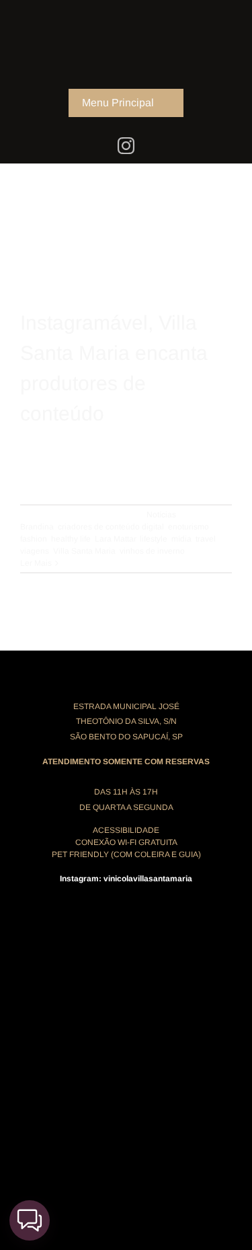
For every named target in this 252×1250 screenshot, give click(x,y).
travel (206, 539)
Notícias (161, 514)
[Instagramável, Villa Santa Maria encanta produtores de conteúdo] (126, 184)
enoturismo (188, 526)
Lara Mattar (115, 539)
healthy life (71, 539)
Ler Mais (36, 563)
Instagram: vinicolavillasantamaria (126, 878)
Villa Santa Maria (84, 551)
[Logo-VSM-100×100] (126, 11)
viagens (34, 551)
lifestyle (153, 539)
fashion (33, 539)
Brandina (37, 526)
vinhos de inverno (152, 551)
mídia (181, 539)
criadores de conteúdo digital (111, 526)
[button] (29, 1220)
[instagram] (126, 145)
